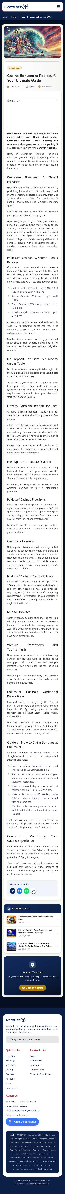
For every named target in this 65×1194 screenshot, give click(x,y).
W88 (28, 1139)
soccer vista (33, 1165)
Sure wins (37, 1150)
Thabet (24, 1142)
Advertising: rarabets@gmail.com (23, 1110)
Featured (14, 68)
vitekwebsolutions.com (39, 1184)
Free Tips (10, 1056)
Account (10, 1079)
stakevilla (13, 1161)
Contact (27, 1039)
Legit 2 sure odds (44, 1154)
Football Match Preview (42, 1158)
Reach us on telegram (17, 1115)
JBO (39, 1135)
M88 (22, 1139)
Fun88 (34, 1139)
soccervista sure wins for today (27, 1169)
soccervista (44, 1161)
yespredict (47, 1169)
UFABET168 (21, 1135)
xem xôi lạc (33, 1142)
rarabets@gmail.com (16, 1106)
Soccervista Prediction (21, 1158)
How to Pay (11, 1088)
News (13, 17)
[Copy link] (33, 891)
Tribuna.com (45, 1165)
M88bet (46, 1135)
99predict (32, 1161)
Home (4, 17)
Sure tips (23, 1161)
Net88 (48, 1146)
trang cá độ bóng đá (26, 1154)
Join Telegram (34, 987)
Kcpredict (32, 1135)
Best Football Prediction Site (31, 1146)
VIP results (11, 1065)
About (33, 1056)
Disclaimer (35, 1065)
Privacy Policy (37, 1069)
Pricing (9, 1069)
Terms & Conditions (40, 1074)
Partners (10, 1074)
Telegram (15, 1039)
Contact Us (36, 1060)
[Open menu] (58, 6)
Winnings (10, 1060)
